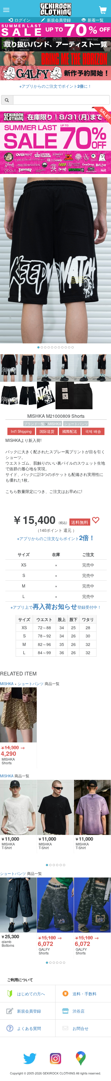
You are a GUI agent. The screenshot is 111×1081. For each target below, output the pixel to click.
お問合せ (81, 1028)
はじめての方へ (31, 993)
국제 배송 (93, 431)
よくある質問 (29, 1028)
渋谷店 (79, 1011)
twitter (30, 1058)
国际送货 (47, 431)
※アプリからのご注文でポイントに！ (55, 86)
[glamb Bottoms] (18, 905)
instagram (55, 1058)
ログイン (21, 20)
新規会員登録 (58, 20)
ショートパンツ (76, 423)
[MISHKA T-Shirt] (18, 807)
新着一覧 (95, 20)
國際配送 (69, 431)
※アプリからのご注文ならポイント (56, 538)
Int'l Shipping (21, 431)
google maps (81, 1058)
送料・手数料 (84, 993)
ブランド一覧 (34, 423)
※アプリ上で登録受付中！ (56, 607)
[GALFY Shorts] (55, 905)
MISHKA (54, 423)
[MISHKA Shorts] (18, 714)
